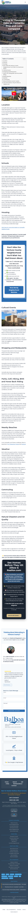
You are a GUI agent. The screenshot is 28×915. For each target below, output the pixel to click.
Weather (5, 78)
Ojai (20, 876)
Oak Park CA (14, 841)
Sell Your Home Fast (14, 868)
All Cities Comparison (14, 851)
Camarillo (12, 874)
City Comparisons (11, 909)
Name (5, 692)
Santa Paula (10, 876)
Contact (14, 785)
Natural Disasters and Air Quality (11, 81)
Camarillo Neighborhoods (14, 843)
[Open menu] (25, 2)
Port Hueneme (4, 876)
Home (6, 782)
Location (5, 61)
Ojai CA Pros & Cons (14, 848)
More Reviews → (7, 685)
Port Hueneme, (11, 444)
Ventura (24, 444)
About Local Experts (14, 856)
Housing (5, 64)
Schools (5, 62)
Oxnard (17, 444)
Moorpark (16, 876)
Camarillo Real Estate (14, 826)
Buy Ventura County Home (14, 867)
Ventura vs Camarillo (14, 865)
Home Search (14, 912)
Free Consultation (14, 855)
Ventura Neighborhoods (14, 829)
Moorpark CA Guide (14, 836)
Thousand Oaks (18, 874)
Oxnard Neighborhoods (14, 824)
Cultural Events (7, 70)
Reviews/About (17, 784)
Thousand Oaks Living (14, 838)
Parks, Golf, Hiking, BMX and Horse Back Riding (12, 74)
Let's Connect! (14, 798)
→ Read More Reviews (14, 892)
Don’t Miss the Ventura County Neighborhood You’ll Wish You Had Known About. (13, 67)
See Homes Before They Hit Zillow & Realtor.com (12, 83)
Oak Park (11, 878)
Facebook (14, 815)
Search (15, 782)
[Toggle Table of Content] (23, 59)
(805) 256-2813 (14, 800)
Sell (22, 782)
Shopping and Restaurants (9, 71)
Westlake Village (14, 839)
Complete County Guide (14, 853)
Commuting (6, 79)
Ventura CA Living (14, 822)
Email (5, 697)
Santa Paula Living (14, 850)
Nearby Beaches (7, 76)
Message (6, 703)
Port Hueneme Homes (14, 827)
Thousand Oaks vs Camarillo (14, 863)
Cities (7, 784)
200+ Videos (14, 810)
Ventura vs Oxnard (14, 862)
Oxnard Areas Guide (14, 831)
